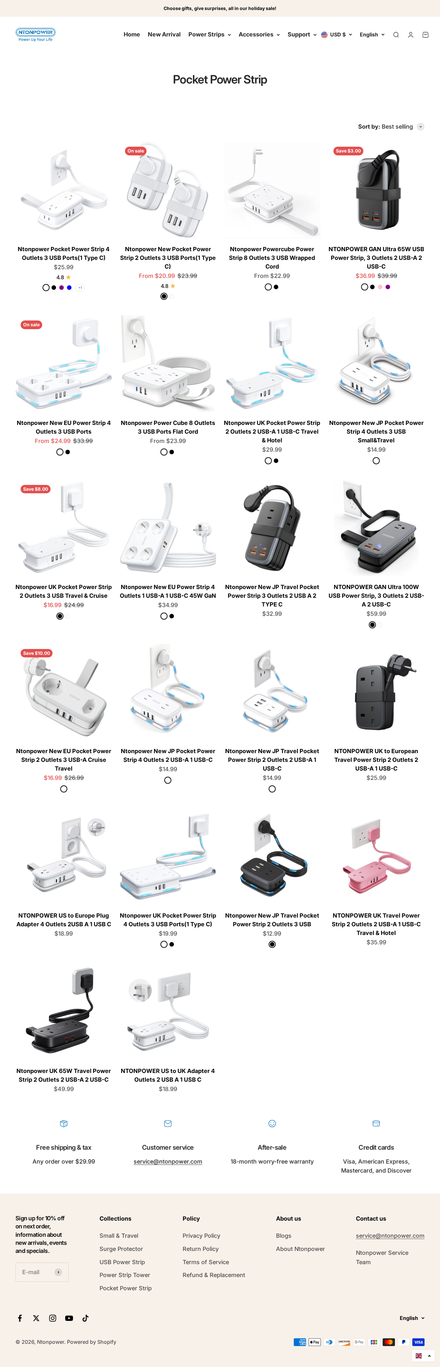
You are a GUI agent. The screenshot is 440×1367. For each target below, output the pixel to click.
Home (132, 34)
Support (299, 34)
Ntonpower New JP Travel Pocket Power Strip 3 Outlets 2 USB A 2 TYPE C (272, 596)
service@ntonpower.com (168, 1161)
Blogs (284, 1235)
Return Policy (201, 1248)
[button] (423, 1356)
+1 (80, 288)
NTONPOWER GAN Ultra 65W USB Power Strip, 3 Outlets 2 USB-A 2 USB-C (376, 258)
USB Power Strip (122, 1262)
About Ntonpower (300, 1248)
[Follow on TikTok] (85, 1318)
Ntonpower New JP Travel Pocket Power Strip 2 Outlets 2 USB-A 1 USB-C (272, 760)
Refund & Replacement (214, 1275)
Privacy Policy (201, 1235)
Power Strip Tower (125, 1275)
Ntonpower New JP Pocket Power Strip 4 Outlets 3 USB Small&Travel (376, 431)
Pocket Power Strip (126, 1288)
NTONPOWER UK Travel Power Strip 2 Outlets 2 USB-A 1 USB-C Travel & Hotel (376, 924)
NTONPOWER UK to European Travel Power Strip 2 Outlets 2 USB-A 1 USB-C (376, 760)
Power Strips (206, 34)
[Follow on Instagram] (52, 1318)
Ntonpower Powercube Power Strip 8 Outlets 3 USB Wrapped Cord (272, 258)
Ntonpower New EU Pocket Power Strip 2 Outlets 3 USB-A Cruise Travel (63, 760)
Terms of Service (206, 1262)
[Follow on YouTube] (69, 1318)
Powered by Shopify (91, 1342)
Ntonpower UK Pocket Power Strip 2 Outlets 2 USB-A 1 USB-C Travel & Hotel (272, 431)
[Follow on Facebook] (19, 1318)
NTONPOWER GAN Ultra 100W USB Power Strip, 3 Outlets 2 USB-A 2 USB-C (376, 596)
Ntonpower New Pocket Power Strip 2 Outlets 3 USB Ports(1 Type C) (168, 258)
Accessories (256, 34)
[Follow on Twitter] (36, 1318)
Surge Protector (121, 1248)
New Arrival (164, 34)
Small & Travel (119, 1235)
